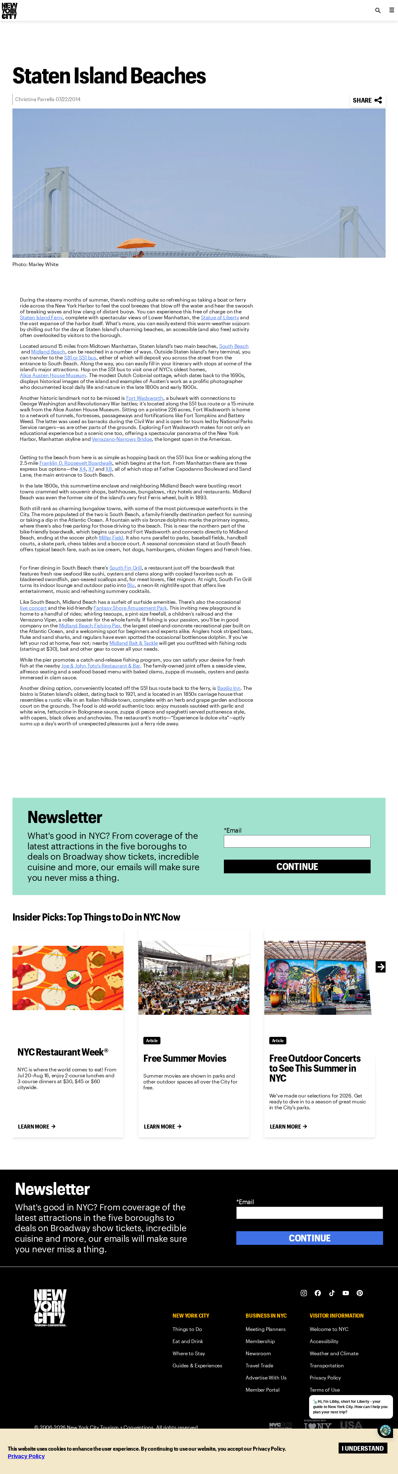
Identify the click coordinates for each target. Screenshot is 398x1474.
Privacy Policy (26, 1456)
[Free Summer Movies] (193, 978)
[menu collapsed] (392, 10)
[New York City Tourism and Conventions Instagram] (304, 1293)
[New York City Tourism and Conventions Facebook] (318, 1293)
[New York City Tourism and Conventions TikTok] (332, 1293)
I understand (363, 1448)
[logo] (9, 8)
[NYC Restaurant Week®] (67, 978)
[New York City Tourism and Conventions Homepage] (50, 1308)
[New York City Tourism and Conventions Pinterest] (360, 1293)
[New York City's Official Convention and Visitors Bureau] (283, 1427)
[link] (41, 318)
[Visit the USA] (351, 1427)
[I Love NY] (317, 1427)
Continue (297, 866)
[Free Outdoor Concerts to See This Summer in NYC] (319, 978)
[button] (368, 100)
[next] (381, 967)
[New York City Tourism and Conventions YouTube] (346, 1293)
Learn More (33, 1126)
